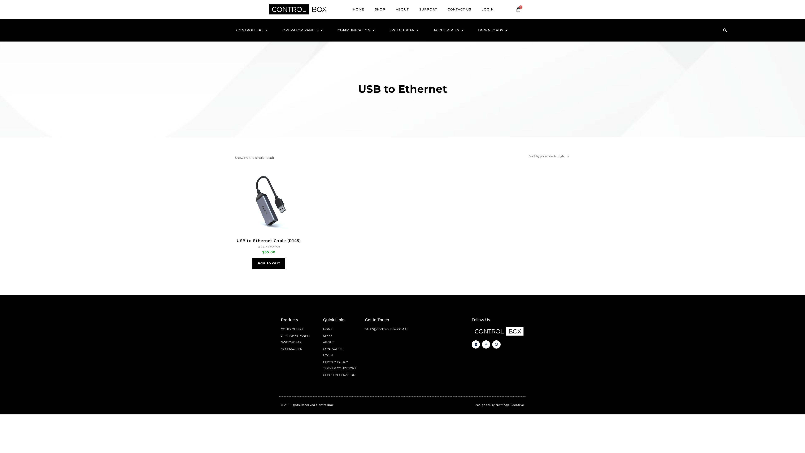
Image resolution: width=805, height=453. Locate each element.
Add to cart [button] (269, 263)
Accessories (446, 30)
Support (428, 9)
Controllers (250, 30)
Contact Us (459, 9)
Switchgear (402, 30)
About (402, 9)
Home (358, 9)
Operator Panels (301, 30)
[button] (725, 30)
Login (488, 9)
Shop (380, 9)
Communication (354, 30)
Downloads (490, 30)
